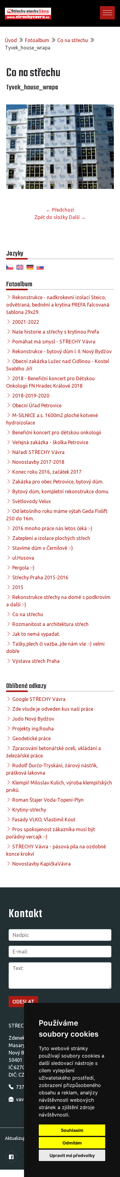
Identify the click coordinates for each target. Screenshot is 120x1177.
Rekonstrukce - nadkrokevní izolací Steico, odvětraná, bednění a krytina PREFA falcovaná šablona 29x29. (57, 305)
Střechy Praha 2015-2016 (40, 577)
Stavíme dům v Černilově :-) (42, 548)
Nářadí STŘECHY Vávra (38, 452)
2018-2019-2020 (30, 395)
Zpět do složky (51, 217)
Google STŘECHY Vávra (39, 699)
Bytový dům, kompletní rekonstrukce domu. (60, 491)
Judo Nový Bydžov (33, 718)
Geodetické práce (31, 738)
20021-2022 (25, 322)
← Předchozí (60, 210)
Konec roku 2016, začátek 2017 (47, 472)
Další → (77, 217)
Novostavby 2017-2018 (38, 462)
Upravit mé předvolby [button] (72, 1155)
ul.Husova (23, 558)
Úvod (11, 40)
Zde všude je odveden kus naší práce (52, 709)
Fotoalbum (37, 40)
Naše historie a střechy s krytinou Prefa (55, 331)
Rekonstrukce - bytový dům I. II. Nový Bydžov (62, 351)
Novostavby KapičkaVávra (41, 863)
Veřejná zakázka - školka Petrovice (50, 442)
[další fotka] (104, 149)
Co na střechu (72, 40)
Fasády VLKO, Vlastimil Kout (43, 819)
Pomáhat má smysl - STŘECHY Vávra (53, 341)
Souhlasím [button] (72, 1130)
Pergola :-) (23, 567)
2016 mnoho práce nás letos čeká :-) (52, 528)
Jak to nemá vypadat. (36, 634)
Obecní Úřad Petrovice (37, 405)
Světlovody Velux (31, 501)
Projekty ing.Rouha (33, 728)
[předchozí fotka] (16, 149)
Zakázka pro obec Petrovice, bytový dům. (57, 481)
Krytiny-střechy (29, 809)
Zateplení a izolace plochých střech (51, 538)
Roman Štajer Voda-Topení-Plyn (48, 800)
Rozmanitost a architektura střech (50, 624)
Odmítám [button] (72, 1142)
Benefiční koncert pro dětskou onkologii (56, 432)
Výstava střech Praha (36, 661)
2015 (17, 587)
